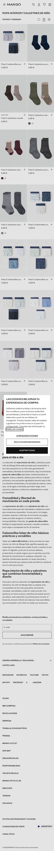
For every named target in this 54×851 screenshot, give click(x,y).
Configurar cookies (27, 436)
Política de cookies (14, 429)
